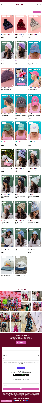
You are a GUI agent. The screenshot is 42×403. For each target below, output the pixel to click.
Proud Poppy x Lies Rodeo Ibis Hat (6, 169)
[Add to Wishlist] (12, 15)
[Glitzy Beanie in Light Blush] (5, 34)
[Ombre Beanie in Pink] (1, 60)
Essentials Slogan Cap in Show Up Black (20, 116)
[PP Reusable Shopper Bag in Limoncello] (5, 87)
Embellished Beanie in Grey (33, 222)
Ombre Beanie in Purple (19, 62)
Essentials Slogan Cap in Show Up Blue (20, 143)
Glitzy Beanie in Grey (32, 36)
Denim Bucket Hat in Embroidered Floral (32, 250)
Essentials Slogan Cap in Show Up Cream (34, 143)
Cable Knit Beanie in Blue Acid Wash (20, 249)
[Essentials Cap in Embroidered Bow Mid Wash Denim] (28, 60)
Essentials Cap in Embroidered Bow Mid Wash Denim (34, 63)
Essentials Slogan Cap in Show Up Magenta (34, 116)
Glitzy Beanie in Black (5, 196)
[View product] (12, 87)
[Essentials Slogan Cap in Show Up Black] (15, 113)
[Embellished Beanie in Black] (15, 194)
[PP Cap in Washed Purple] (1, 87)
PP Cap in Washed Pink (32, 89)
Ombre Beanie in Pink (5, 62)
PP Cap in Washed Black (5, 115)
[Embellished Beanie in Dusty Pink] (17, 194)
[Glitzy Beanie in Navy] (1, 34)
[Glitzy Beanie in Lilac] (20, 34)
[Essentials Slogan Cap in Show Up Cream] (19, 113)
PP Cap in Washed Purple (6, 89)
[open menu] (1, 4)
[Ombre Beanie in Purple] (15, 60)
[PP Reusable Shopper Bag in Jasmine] (30, 87)
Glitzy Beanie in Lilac (18, 170)
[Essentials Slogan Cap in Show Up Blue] (20, 113)
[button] (10, 301)
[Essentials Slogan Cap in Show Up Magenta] (17, 113)
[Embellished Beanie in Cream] (19, 194)
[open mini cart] (40, 4)
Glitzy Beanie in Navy (5, 36)
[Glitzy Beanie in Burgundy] (8, 34)
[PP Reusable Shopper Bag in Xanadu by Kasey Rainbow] (8, 87)
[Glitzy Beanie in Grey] (9, 34)
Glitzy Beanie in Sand (19, 222)
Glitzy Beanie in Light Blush (33, 170)
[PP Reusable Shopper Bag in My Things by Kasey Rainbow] (4, 87)
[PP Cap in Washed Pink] (28, 87)
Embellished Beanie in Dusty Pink (6, 223)
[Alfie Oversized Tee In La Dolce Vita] (38, 87)
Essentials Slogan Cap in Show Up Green (7, 143)
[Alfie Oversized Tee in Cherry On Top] (9, 87)
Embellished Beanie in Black (20, 196)
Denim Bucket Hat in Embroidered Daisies (5, 250)
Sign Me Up (21, 388)
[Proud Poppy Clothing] (21, 4)
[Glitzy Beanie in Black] (16, 34)
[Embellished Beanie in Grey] (16, 194)
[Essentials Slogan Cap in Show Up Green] (16, 113)
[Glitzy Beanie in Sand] (4, 34)
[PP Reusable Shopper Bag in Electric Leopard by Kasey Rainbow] (34, 87)
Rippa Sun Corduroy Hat (5, 275)
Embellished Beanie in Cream (33, 196)
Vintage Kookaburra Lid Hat (20, 275)
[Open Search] (4, 4)
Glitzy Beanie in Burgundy (20, 36)
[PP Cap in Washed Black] (1, 113)
